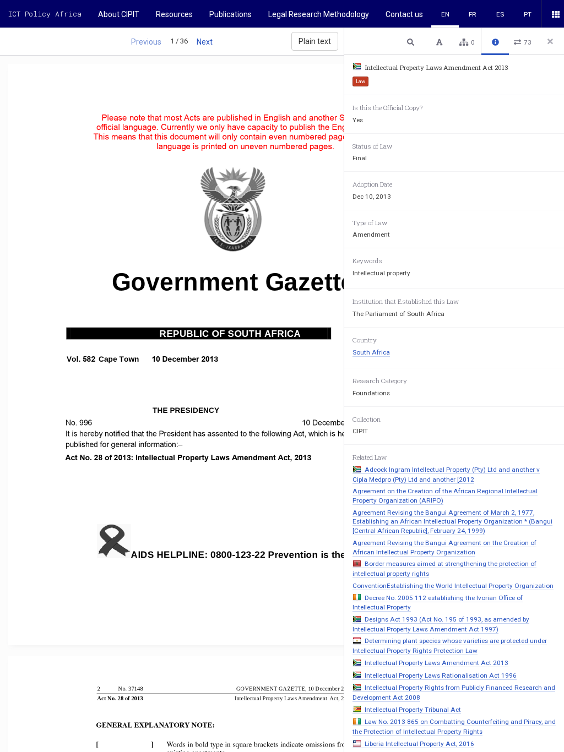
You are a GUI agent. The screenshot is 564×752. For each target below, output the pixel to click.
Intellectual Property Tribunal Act (413, 709)
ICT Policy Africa (45, 14)
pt (528, 14)
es (500, 14)
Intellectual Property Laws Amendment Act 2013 (436, 663)
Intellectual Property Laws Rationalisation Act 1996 (441, 675)
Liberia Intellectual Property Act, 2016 (419, 744)
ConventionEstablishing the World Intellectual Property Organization (453, 586)
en (445, 14)
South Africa (371, 352)
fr (472, 14)
